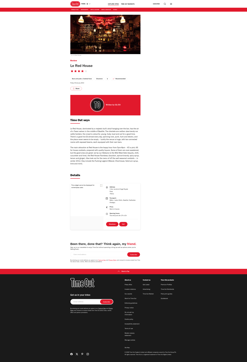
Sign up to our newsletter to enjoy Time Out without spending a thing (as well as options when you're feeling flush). (103, 248)
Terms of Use (102, 260)
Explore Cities (113, 4)
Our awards (128, 294)
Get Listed (146, 285)
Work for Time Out (130, 298)
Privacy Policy (112, 260)
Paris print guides (166, 294)
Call (123, 224)
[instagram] (88, 354)
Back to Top (125, 271)
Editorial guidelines (131, 303)
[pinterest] (82, 354)
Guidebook (164, 298)
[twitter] (77, 354)
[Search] (165, 4)
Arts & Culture (95, 9)
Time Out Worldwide (167, 289)
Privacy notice (129, 308)
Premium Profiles (166, 285)
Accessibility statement (132, 324)
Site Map (127, 348)
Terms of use (129, 328)
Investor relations (130, 289)
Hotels (115, 9)
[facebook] (71, 354)
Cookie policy (129, 319)
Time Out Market (148, 294)
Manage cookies (130, 340)
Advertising (146, 289)
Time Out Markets (127, 4)
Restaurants (84, 9)
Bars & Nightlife (106, 9)
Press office (128, 285)
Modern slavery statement (129, 334)
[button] (101, 185)
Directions (112, 224)
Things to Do (75, 9)
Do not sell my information (129, 314)
